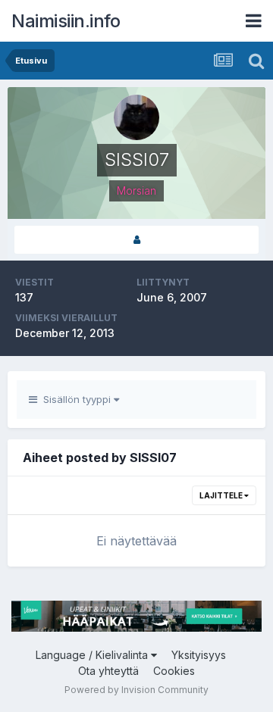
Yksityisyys (198, 654)
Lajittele (221, 495)
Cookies (174, 670)
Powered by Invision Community (136, 689)
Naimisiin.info (65, 21)
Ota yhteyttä (108, 670)
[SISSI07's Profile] (136, 240)
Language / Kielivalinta (93, 654)
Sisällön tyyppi (75, 399)
